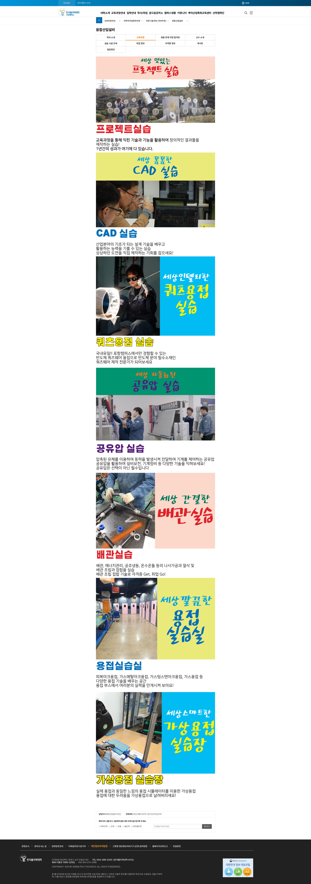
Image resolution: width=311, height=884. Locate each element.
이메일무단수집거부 (77, 846)
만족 (112, 826)
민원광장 (177, 846)
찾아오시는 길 (40, 846)
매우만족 (104, 826)
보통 (119, 826)
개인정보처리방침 (99, 846)
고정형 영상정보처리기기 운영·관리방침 (130, 846)
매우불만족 (137, 826)
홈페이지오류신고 (160, 846)
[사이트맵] (251, 13)
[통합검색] (246, 13)
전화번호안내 (57, 846)
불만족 (127, 826)
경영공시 (25, 846)
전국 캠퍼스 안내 (83, 3)
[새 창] (238, 868)
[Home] (99, 20)
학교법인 (66, 3)
